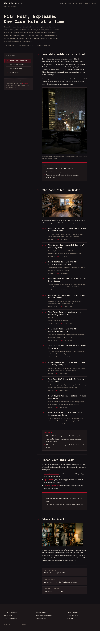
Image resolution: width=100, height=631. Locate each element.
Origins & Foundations (10, 612)
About (94, 3)
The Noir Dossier (13, 4)
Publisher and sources (73, 612)
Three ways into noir (16, 68)
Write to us (70, 618)
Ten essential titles (40, 618)
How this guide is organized (18, 61)
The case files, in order (17, 64)
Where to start (14, 72)
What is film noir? (40, 612)
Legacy (87, 3)
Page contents (11, 56)
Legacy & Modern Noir (11, 618)
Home (62, 3)
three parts (25, 83)
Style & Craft (78, 3)
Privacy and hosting (72, 615)
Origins (68, 3)
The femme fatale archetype (43, 615)
